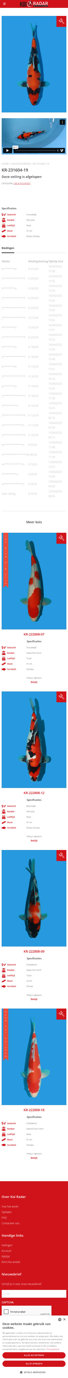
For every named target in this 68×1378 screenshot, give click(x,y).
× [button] (64, 1319)
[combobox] (59, 1319)
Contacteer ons (10, 1223)
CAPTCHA (8, 1302)
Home (5, 163)
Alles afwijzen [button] (34, 1363)
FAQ (4, 1217)
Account (6, 1251)
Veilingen (7, 1245)
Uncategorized (21, 163)
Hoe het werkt (10, 1206)
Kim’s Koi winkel (11, 1262)
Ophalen (7, 1212)
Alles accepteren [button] (34, 1355)
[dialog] (34, 1346)
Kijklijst (6, 1256)
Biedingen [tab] (8, 248)
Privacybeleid (52, 1349)
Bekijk (34, 682)
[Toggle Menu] (4, 4)
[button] (34, 1372)
